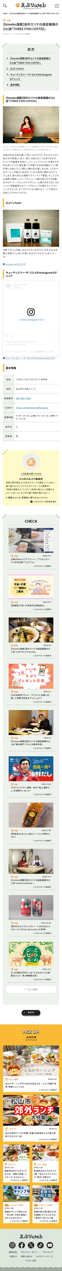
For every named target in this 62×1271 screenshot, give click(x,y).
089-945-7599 (23, 398)
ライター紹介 (31, 1260)
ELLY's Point (17, 68)
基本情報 (14, 84)
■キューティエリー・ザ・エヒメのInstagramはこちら (29, 357)
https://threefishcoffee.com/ (32, 407)
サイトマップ (48, 1252)
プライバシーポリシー (30, 1252)
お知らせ (13, 1256)
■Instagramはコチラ (14, 264)
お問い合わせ (26, 1256)
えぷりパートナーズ (44, 1256)
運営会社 (13, 1252)
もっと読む (32, 989)
